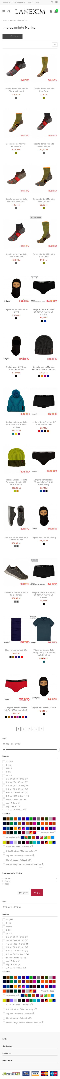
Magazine (6, 3)
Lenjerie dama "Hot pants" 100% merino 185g (44, 423)
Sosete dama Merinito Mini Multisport (44, 145)
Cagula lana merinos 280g (44, 708)
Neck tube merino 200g (16, 650)
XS (9, 761)
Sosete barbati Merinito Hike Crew (44, 255)
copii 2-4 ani (13, 803)
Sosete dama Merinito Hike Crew (44, 89)
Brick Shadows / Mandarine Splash (21, 851)
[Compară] (16, 85)
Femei (7, 881)
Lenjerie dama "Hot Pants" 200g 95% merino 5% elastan (44, 595)
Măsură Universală (16, 800)
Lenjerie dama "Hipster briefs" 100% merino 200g (16, 709)
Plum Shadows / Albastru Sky (19, 860)
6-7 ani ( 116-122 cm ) (17, 793)
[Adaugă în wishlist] (12, 85)
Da (38, 893)
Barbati (7, 878)
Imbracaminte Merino (12, 873)
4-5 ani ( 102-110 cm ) (17, 786)
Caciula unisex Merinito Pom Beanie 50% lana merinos (16, 424)
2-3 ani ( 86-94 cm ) (17, 779)
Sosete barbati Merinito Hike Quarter (44, 200)
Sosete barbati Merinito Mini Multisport (16, 255)
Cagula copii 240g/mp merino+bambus (16, 368)
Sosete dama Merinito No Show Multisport (16, 89)
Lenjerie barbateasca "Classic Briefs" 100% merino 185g (44, 482)
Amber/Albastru (13, 837)
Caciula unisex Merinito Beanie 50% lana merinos (44, 368)
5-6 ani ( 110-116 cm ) (17, 789)
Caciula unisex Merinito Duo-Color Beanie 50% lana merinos (16, 482)
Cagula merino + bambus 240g (16, 310)
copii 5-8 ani (13, 806)
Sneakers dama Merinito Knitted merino (16, 538)
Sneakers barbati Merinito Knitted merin (16, 593)
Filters (14, 36)
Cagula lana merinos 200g (44, 537)
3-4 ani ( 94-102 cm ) (17, 782)
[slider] (5, 750)
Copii (6, 884)
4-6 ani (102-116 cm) (16, 810)
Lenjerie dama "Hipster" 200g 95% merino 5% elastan (43, 311)
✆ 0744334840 (33, 3)
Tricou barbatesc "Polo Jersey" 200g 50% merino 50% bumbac (44, 652)
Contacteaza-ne (19, 3)
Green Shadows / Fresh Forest (19, 847)
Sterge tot (24, 893)
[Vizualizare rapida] (20, 85)
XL (9, 775)
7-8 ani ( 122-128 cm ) (17, 796)
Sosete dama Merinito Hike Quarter (16, 145)
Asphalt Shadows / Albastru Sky (20, 856)
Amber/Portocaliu (48, 833)
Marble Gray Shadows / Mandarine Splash (25, 864)
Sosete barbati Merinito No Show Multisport (16, 200)
